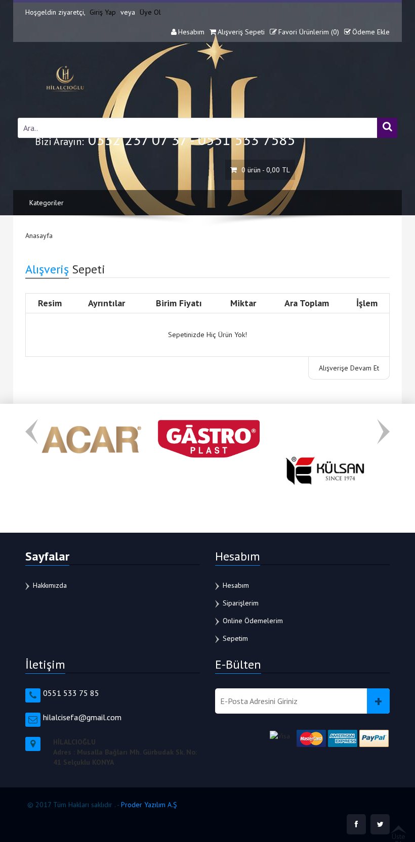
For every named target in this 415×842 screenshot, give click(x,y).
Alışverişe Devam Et (349, 367)
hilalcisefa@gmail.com (82, 717)
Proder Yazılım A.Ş (149, 804)
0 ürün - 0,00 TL (264, 169)
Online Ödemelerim (253, 620)
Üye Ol (150, 12)
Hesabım (191, 31)
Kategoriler (46, 202)
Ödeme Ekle (371, 31)
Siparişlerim (241, 602)
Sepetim (235, 638)
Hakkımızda (50, 585)
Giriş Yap (103, 12)
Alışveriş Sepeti (241, 31)
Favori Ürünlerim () (308, 31)
